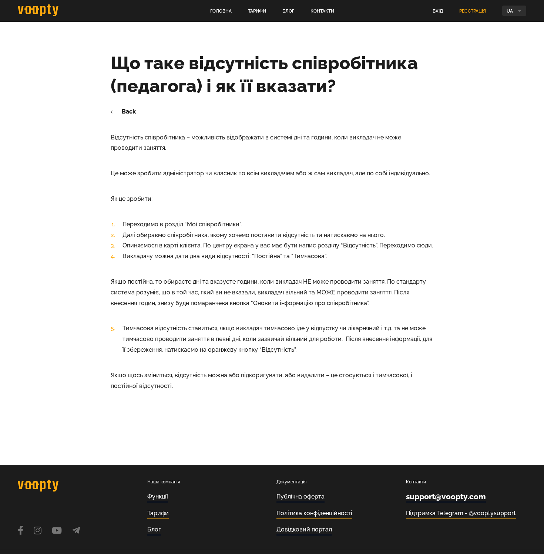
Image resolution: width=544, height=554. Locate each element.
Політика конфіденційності (314, 513)
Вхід (438, 11)
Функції (157, 496)
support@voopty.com (446, 496)
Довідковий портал (304, 529)
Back (129, 112)
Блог (288, 11)
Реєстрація (472, 11)
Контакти (322, 11)
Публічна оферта (300, 496)
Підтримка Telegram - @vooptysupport (461, 513)
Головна (221, 11)
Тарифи (257, 11)
